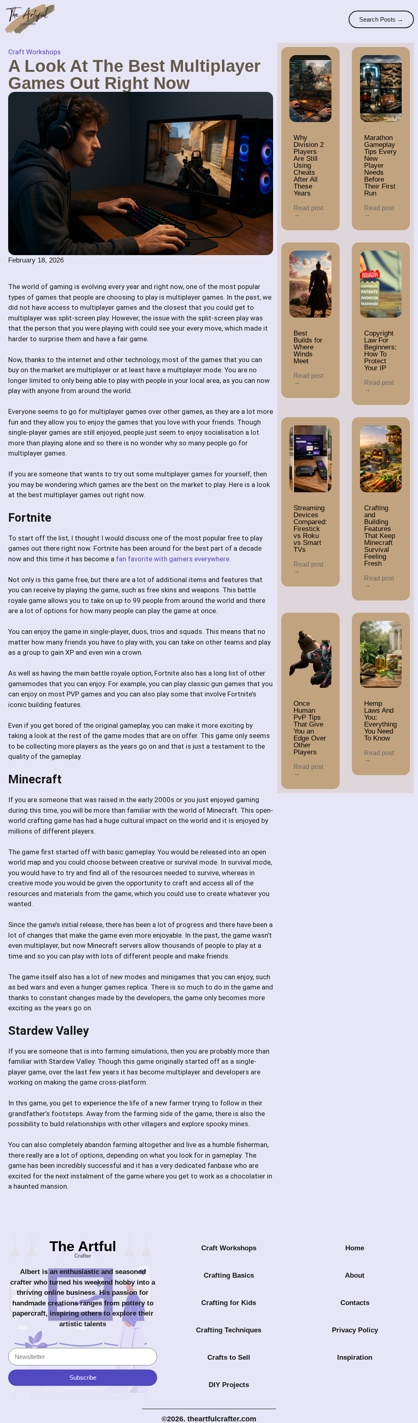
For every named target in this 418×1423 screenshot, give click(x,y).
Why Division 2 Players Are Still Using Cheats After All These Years (308, 165)
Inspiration (354, 1357)
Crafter (82, 1256)
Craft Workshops (34, 52)
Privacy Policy (355, 1330)
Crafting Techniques (228, 1330)
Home (354, 1248)
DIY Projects (229, 1385)
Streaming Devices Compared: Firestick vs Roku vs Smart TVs (310, 529)
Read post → (308, 211)
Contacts (354, 1303)
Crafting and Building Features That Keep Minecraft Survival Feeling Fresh (379, 535)
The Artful (82, 1246)
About (355, 1275)
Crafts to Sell (228, 1357)
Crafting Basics (229, 1275)
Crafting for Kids (228, 1303)
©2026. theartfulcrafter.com (209, 1419)
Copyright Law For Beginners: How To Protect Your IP (380, 350)
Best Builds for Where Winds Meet (307, 347)
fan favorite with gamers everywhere (172, 559)
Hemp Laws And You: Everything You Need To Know (380, 721)
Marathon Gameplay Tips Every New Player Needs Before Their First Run (380, 165)
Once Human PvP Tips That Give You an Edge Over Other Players (309, 728)
